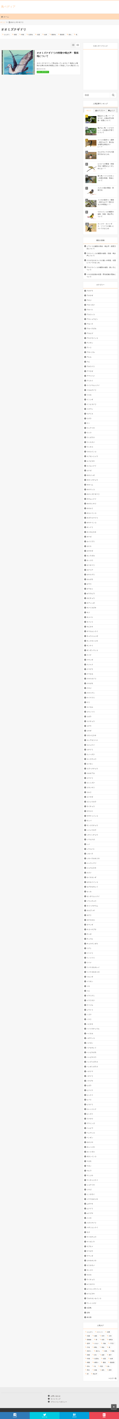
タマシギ (90, 925)
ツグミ (89, 948)
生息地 (30, 34)
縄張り (96, 1362)
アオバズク (91, 305)
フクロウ (90, 1119)
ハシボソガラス (92, 1067)
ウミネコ (90, 447)
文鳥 (88, 1313)
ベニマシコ (91, 1133)
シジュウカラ (91, 830)
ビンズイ (90, 1114)
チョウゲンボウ (92, 944)
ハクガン (90, 1043)
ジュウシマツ (91, 863)
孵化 (95, 1347)
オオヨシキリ (91, 504)
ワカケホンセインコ (94, 1298)
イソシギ (90, 399)
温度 (103, 1355)
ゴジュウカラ (91, 802)
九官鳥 (89, 1308)
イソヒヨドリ (91, 404)
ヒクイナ (90, 1090)
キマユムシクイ (92, 631)
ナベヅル (90, 1005)
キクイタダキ (91, 608)
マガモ (89, 1161)
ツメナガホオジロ (93, 972)
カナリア (90, 570)
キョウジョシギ (92, 636)
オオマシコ (91, 489)
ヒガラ (89, 1085)
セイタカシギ (91, 877)
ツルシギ (90, 977)
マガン (89, 1166)
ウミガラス (91, 437)
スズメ (89, 873)
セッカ (89, 891)
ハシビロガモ (91, 1052)
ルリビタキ (91, 1294)
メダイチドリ (91, 1223)
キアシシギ (91, 603)
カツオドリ (91, 565)
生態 (38, 34)
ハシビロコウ (91, 1057)
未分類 (89, 1317)
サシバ (89, 820)
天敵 (104, 1343)
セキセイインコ (92, 882)
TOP (3, 22)
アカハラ (90, 324)
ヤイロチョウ (91, 1237)
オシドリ (90, 527)
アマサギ (90, 371)
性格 (113, 1351)
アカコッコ (91, 314)
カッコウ (90, 560)
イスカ (89, 395)
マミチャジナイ (92, 1180)
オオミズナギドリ (42, 72)
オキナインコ (91, 523)
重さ (88, 1370)
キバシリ (90, 622)
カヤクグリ (91, 574)
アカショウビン (92, 319)
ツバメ (89, 962)
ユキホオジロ (91, 1260)
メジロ (89, 1218)
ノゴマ (89, 1014)
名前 (103, 1339)
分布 (110, 1336)
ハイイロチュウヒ (93, 1029)
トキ (88, 986)
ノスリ (89, 1019)
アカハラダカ (91, 328)
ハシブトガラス (92, 1062)
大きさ (96, 1343)
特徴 (22, 34)
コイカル (90, 707)
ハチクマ (90, 1071)
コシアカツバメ (92, 740)
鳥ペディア (8, 6)
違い (108, 1366)
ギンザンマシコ (92, 650)
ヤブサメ (90, 1246)
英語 (101, 1366)
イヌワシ (90, 409)
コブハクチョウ (92, 769)
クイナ (89, 655)
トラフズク (91, 1000)
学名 (88, 1347)
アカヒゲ (90, 333)
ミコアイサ (91, 1185)
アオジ (89, 300)
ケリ (88, 702)
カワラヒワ (91, 593)
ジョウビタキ (91, 868)
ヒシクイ (90, 1095)
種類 (88, 1362)
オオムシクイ (91, 499)
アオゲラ (90, 291)
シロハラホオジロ (93, 858)
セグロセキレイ (92, 887)
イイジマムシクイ (93, 385)
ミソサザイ (91, 1194)
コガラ (89, 716)
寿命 (103, 1347)
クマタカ (90, 674)
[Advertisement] (100, 71)
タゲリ (89, 915)
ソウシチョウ (91, 901)
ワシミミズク (91, 1303)
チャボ (89, 934)
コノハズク (91, 754)
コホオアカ (91, 773)
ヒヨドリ (90, 1104)
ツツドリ (90, 953)
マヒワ (89, 1171)
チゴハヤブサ (91, 929)
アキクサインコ (92, 338)
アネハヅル (91, 352)
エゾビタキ (91, 461)
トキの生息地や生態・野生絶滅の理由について (101, 275)
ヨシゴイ (90, 1270)
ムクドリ (90, 1208)
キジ (88, 612)
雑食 (95, 1370)
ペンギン (90, 1137)
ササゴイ (90, 811)
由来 (45, 34)
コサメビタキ (91, 735)
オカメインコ (91, 513)
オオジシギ (91, 475)
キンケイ (90, 645)
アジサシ (90, 343)
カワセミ (90, 589)
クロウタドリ (91, 679)
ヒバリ (89, 1100)
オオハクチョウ (92, 480)
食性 (103, 1370)
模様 (15, 34)
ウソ (88, 423)
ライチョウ (91, 1279)
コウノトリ (91, 712)
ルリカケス (91, 1284)
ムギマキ (90, 1204)
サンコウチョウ (92, 825)
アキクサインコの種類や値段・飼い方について (101, 268)
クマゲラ (90, 669)
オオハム (90, 485)
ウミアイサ (91, 428)
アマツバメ (91, 376)
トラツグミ (91, 996)
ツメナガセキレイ (93, 967)
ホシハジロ (91, 1147)
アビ (88, 362)
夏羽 (88, 1343)
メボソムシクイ (92, 1227)
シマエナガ (91, 839)
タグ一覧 (113, 1378)
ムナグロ (90, 1213)
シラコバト (91, 849)
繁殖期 (62, 34)
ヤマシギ (90, 1256)
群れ (70, 34)
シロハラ (90, 854)
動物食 (89, 1339)
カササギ (90, 551)
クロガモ (90, 683)
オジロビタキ (91, 532)
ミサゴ (89, 1189)
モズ (88, 1232)
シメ (88, 844)
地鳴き (111, 1339)
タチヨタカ (91, 920)
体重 (108, 1332)
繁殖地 (53, 34)
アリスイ (90, 381)
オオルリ (90, 508)
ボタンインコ (91, 1156)
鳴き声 (95, 1374)
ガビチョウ (91, 598)
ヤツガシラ (91, 1242)
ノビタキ (90, 1024)
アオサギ (90, 295)
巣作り (89, 1351)
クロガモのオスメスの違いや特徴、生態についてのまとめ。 (101, 261)
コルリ (89, 792)
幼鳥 (105, 1351)
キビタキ (90, 627)
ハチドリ (90, 1076)
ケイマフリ (91, 698)
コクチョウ (91, 721)
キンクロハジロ (92, 641)
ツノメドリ (91, 958)
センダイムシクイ (93, 896)
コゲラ (89, 726)
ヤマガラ (90, 1251)
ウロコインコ (91, 452)
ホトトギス (91, 1152)
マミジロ (90, 1175)
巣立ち (98, 1351)
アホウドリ (91, 366)
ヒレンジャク (91, 1109)
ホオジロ (90, 1142)
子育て (112, 1343)
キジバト (90, 617)
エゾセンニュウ (92, 456)
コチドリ (90, 750)
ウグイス (90, 414)
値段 (95, 1336)
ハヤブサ (90, 1081)
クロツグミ (91, 693)
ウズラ (89, 418)
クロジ (89, 688)
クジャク (90, 664)
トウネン (90, 981)
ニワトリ (90, 1010)
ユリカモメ (91, 1265)
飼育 (110, 1370)
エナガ (89, 470)
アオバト (90, 310)
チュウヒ (90, 939)
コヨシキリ (91, 787)
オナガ (89, 537)
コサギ (89, 731)
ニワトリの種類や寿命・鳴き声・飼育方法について (101, 247)
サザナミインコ (92, 816)
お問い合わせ (55, 1396)
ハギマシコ (91, 1038)
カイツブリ (91, 541)
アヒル (89, 357)
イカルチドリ (91, 390)
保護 (88, 1336)
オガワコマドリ (92, 518)
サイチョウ (91, 806)
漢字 (110, 1355)
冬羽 (103, 1336)
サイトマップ (55, 1399)
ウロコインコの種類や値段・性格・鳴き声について (101, 254)
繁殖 (104, 1362)
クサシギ (90, 660)
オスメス (100, 1332)
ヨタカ (89, 1275)
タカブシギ (91, 910)
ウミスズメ (91, 442)
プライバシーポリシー (59, 1402)
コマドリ (90, 778)
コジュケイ (91, 745)
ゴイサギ (90, 797)
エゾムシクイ (91, 466)
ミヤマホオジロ (92, 1199)
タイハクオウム (92, 906)
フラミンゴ (91, 1123)
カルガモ (90, 579)
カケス (89, 546)
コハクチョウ (91, 759)
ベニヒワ (90, 1128)
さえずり (7, 34)
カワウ (89, 584)
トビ (88, 991)
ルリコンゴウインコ (94, 1289)
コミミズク (91, 783)
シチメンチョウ (92, 835)
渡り (95, 1355)
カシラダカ (91, 556)
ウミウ (89, 433)
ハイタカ (90, 1033)
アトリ (89, 347)
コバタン (90, 764)
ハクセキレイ (91, 1048)
